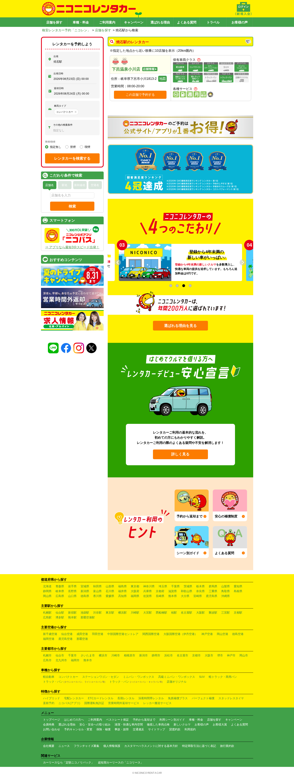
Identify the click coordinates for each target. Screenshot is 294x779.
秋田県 (97, 586)
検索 (72, 206)
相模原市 (129, 655)
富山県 (97, 591)
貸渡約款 (174, 729)
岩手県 (72, 586)
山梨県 (225, 586)
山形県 (110, 586)
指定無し (55, 146)
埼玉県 (163, 586)
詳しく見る (180, 454)
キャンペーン (133, 22)
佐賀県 (147, 596)
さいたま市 (88, 655)
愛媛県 (110, 596)
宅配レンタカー (74, 698)
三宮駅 (225, 612)
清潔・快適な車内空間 (129, 724)
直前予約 (48, 703)
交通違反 (138, 729)
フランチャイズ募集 (86, 745)
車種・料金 (81, 22)
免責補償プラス (178, 698)
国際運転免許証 (94, 703)
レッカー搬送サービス (157, 703)
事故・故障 (122, 729)
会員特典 (48, 724)
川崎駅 (135, 612)
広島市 (47, 660)
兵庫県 (147, 591)
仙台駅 (60, 612)
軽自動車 (48, 676)
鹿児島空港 (65, 638)
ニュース (64, 745)
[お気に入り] (248, 42)
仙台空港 (67, 634)
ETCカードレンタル (100, 698)
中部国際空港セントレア (122, 634)
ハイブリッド (51, 698)
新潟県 (85, 591)
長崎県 (160, 596)
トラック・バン (74, 681)
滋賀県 (172, 591)
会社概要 (48, 745)
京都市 (196, 655)
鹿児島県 (211, 596)
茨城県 (188, 586)
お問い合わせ (51, 729)
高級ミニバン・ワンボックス (176, 676)
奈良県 (200, 591)
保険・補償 (103, 729)
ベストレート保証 (117, 719)
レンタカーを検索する (72, 158)
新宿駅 (72, 612)
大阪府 (135, 591)
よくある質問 (186, 22)
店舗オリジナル (177, 681)
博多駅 (60, 617)
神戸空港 (207, 634)
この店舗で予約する (140, 94)
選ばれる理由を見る (180, 326)
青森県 (60, 586)
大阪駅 (200, 612)
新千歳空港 (50, 634)
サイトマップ (156, 729)
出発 (56, 56)
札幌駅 (47, 612)
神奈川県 (149, 586)
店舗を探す (54, 22)
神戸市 (231, 655)
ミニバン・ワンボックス (138, 676)
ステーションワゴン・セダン (100, 676)
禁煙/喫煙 (50, 141)
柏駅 (174, 612)
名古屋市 (182, 655)
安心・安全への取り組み (95, 724)
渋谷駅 (97, 612)
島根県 (238, 591)
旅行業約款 (227, 745)
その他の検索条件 (63, 124)
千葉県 (175, 586)
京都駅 (238, 612)
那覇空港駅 (88, 617)
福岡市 (75, 660)
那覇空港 (82, 638)
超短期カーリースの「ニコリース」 (120, 762)
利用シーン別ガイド (172, 719)
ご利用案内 (107, 22)
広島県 (60, 596)
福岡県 (135, 596)
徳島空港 (237, 634)
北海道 (47, 586)
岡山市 (243, 655)
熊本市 (87, 660)
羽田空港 (97, 634)
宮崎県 (197, 596)
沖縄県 (225, 596)
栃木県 (200, 586)
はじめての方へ (74, 719)
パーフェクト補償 (203, 698)
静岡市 (156, 655)
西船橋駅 (161, 612)
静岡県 (47, 591)
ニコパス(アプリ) (69, 703)
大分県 (185, 596)
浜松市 (168, 655)
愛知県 (238, 586)
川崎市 (115, 655)
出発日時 (58, 73)
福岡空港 (48, 638)
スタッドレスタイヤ (231, 698)
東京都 (135, 586)
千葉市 (72, 655)
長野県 (72, 591)
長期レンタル (125, 698)
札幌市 (47, 655)
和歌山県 (186, 591)
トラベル (213, 22)
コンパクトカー (68, 676)
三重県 (213, 591)
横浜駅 (122, 612)
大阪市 (209, 655)
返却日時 (59, 88)
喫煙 (87, 146)
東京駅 (110, 612)
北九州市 (61, 660)
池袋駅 (85, 612)
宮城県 (85, 586)
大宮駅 (147, 612)
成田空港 (82, 634)
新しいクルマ (182, 724)
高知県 (122, 596)
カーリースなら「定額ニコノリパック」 (68, 762)
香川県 (97, 596)
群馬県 (213, 586)
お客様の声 (240, 22)
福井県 (122, 591)
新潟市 (143, 655)
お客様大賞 (220, 724)
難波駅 (213, 612)
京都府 (160, 591)
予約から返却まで (144, 719)
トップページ (51, 719)
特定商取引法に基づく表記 (199, 745)
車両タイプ (60, 105)
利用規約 (190, 729)
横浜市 (103, 655)
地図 (162, 78)
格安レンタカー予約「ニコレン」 (66, 30)
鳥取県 (225, 591)
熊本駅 (72, 617)
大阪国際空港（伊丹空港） (180, 634)
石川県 (110, 591)
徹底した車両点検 (158, 724)
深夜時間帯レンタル (151, 698)
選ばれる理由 (160, 22)
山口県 (72, 596)
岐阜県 (60, 591)
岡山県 (47, 596)
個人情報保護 (111, 745)
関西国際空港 (150, 634)
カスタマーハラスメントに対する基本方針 (151, 745)
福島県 (122, 586)
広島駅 (47, 617)
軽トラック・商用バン (223, 676)
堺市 (220, 655)
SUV (202, 676)
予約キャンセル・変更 (78, 729)
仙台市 (60, 655)
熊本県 (172, 596)
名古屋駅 (186, 612)
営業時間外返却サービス (123, 703)
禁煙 (73, 146)
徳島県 (85, 596)
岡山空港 (222, 634)
